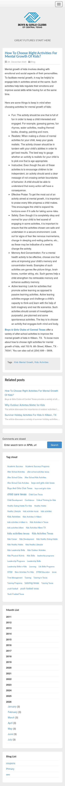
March (11, 717)
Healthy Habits (40, 505)
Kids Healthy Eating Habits (47, 539)
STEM (9, 572)
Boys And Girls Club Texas (19, 488)
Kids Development (26, 539)
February (13, 712)
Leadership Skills (34, 561)
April (10, 723)
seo (8, 774)
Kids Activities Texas (42, 533)
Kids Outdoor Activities (36, 550)
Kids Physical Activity (15, 555)
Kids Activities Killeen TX (36, 527)
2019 (9, 662)
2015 (9, 639)
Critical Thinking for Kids (46, 500)
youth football (12, 588)
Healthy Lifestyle (14, 511)
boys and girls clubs (43, 488)
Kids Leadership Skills (16, 550)
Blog (33, 61)
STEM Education (43, 572)
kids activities (46, 511)
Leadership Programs (16, 561)
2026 (13, 720)
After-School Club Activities (18, 482)
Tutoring (28, 577)
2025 (9, 696)
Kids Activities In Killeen (32, 516)
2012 (9, 622)
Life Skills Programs (46, 566)
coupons (10, 763)
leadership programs (45, 555)
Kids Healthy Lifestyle (34, 544)
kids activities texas (18, 533)
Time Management (14, 577)
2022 (9, 679)
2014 (9, 633)
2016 (9, 645)
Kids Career (12, 539)
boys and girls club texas (42, 482)
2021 (9, 673)
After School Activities (16, 471)
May (10, 728)
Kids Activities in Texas (39, 522)
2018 (9, 656)
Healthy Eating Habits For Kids (19, 505)
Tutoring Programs (14, 583)
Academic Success (15, 466)
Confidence (29, 500)
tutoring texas (32, 583)
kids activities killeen (15, 527)
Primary (10, 768)
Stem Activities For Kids (24, 572)
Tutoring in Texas (40, 577)
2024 (9, 690)
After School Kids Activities (35, 477)
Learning (32, 566)
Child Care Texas (36, 494)
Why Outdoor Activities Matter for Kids (25, 405)
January (12, 706)
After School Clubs (14, 477)
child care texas (16, 494)
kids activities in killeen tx (17, 522)
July (10, 739)
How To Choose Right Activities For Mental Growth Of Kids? (31, 55)
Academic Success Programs (37, 466)
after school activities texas (38, 471)
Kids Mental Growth (23, 362)
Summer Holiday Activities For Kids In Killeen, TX (30, 415)
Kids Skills (31, 555)
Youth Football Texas (15, 594)
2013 (9, 628)
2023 (9, 684)
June (10, 734)
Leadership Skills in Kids (17, 566)
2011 (9, 616)
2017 (9, 650)
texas (54, 572)
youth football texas (29, 588)
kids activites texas (30, 511)
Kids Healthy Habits (15, 544)
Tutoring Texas (47, 583)
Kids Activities (41, 362)
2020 (9, 667)
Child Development (14, 500)
